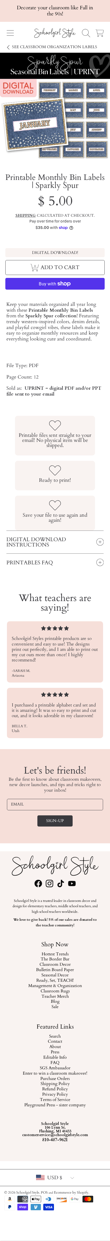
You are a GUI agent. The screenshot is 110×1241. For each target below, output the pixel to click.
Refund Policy (55, 1089)
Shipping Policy (54, 1084)
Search (55, 1036)
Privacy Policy (55, 1094)
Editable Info (55, 1057)
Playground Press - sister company (55, 1105)
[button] (10, 33)
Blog (54, 1002)
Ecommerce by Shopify (71, 1192)
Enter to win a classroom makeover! (55, 1073)
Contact (55, 1041)
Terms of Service (55, 1100)
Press (55, 1052)
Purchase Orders (55, 1078)
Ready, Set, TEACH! (55, 980)
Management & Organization (55, 986)
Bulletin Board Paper (55, 970)
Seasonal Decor (55, 975)
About (55, 1047)
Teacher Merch (55, 996)
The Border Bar (55, 959)
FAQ (55, 1063)
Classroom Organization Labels (54, 47)
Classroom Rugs (54, 991)
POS (44, 1192)
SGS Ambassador (55, 1068)
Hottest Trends (54, 954)
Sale (55, 1007)
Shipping (25, 215)
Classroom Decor (54, 965)
